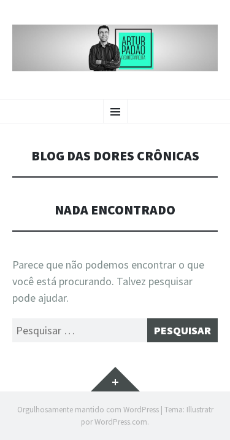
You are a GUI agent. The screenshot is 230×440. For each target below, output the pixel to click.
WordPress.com (120, 422)
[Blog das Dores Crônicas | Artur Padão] (115, 48)
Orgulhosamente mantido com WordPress (88, 409)
